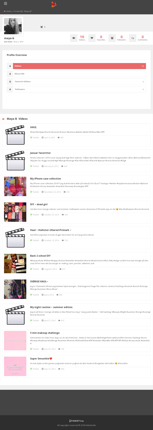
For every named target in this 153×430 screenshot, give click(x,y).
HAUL (33, 127)
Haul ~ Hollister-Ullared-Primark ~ (50, 230)
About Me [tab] (19, 73)
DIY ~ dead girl (39, 204)
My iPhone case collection (45, 178)
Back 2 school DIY (40, 255)
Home (9, 11)
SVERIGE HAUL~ (39, 281)
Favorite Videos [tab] (79, 81)
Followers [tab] (79, 89)
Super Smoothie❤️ (41, 358)
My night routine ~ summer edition (51, 307)
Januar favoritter (40, 153)
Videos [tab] (79, 66)
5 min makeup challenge (45, 332)
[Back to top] (143, 423)
